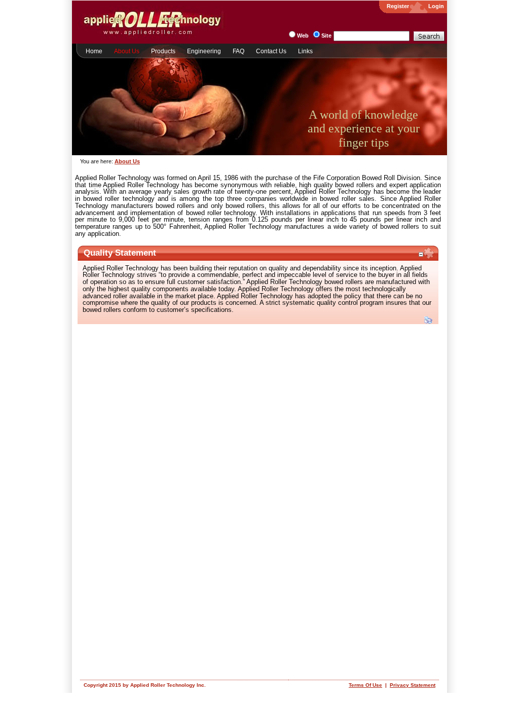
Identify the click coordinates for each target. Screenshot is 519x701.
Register (398, 6)
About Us (127, 161)
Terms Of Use (365, 685)
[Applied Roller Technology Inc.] (152, 36)
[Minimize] (421, 255)
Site (326, 35)
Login (436, 6)
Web (303, 35)
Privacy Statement (412, 685)
